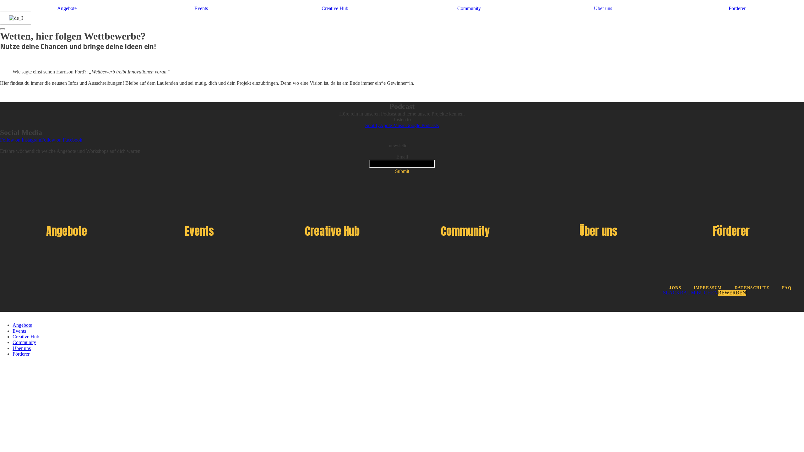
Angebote (67, 8)
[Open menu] (2, 29)
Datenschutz (752, 288)
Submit (402, 171)
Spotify (372, 125)
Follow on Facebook (61, 140)
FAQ (786, 288)
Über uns (603, 8)
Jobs (675, 288)
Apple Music (392, 125)
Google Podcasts (422, 125)
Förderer (737, 8)
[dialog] (402, 334)
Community (469, 8)
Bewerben (732, 292)
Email (402, 156)
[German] (14, 18)
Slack (671, 292)
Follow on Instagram (20, 140)
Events (201, 8)
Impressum (708, 288)
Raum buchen (699, 292)
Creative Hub (335, 8)
